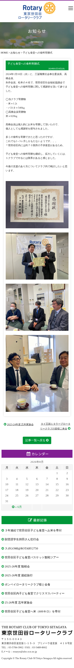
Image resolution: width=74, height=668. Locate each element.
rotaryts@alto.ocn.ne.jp (25, 651)
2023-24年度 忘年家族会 (20, 424)
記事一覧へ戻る (35, 440)
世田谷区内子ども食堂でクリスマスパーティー (35, 593)
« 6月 (18, 506)
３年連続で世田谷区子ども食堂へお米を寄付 (33, 530)
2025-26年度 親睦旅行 (19, 575)
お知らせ (15, 52)
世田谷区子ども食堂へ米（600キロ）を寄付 (33, 611)
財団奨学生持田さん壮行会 (22, 539)
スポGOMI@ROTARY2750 (21, 548)
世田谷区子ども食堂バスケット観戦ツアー (32, 557)
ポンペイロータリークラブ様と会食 (27, 584)
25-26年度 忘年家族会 (18, 602)
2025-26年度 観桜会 (17, 566)
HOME (4, 52)
